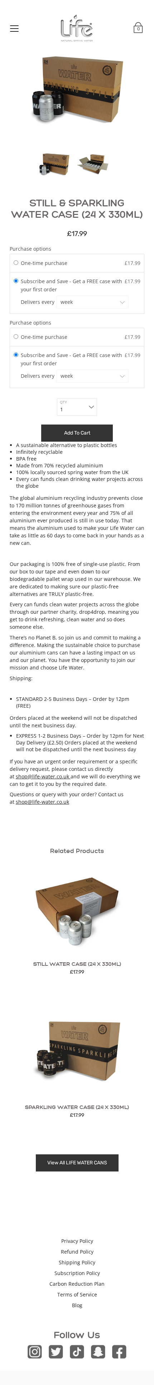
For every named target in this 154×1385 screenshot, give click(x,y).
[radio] (16, 263)
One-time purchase (44, 263)
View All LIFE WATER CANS (77, 1163)
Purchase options (30, 248)
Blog (77, 1305)
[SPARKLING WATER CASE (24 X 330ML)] (77, 1052)
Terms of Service (77, 1294)
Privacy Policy (77, 1241)
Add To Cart (77, 433)
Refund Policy (77, 1251)
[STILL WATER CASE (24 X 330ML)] (77, 908)
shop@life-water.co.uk (43, 776)
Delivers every (38, 301)
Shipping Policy (77, 1262)
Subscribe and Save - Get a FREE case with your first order (71, 285)
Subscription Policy (77, 1273)
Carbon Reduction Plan (77, 1283)
